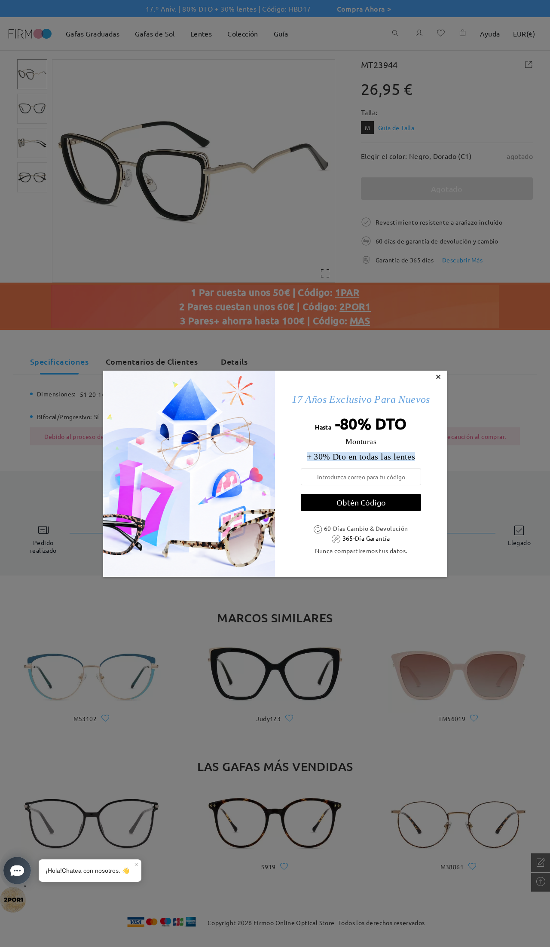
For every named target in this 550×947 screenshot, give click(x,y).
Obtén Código (361, 502)
